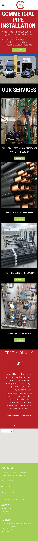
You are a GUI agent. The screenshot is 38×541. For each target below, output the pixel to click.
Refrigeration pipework (8, 528)
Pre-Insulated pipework (9, 526)
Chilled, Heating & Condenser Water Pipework (16, 523)
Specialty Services (7, 531)
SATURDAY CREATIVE (18, 475)
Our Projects (5, 513)
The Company (6, 508)
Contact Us (5, 511)
